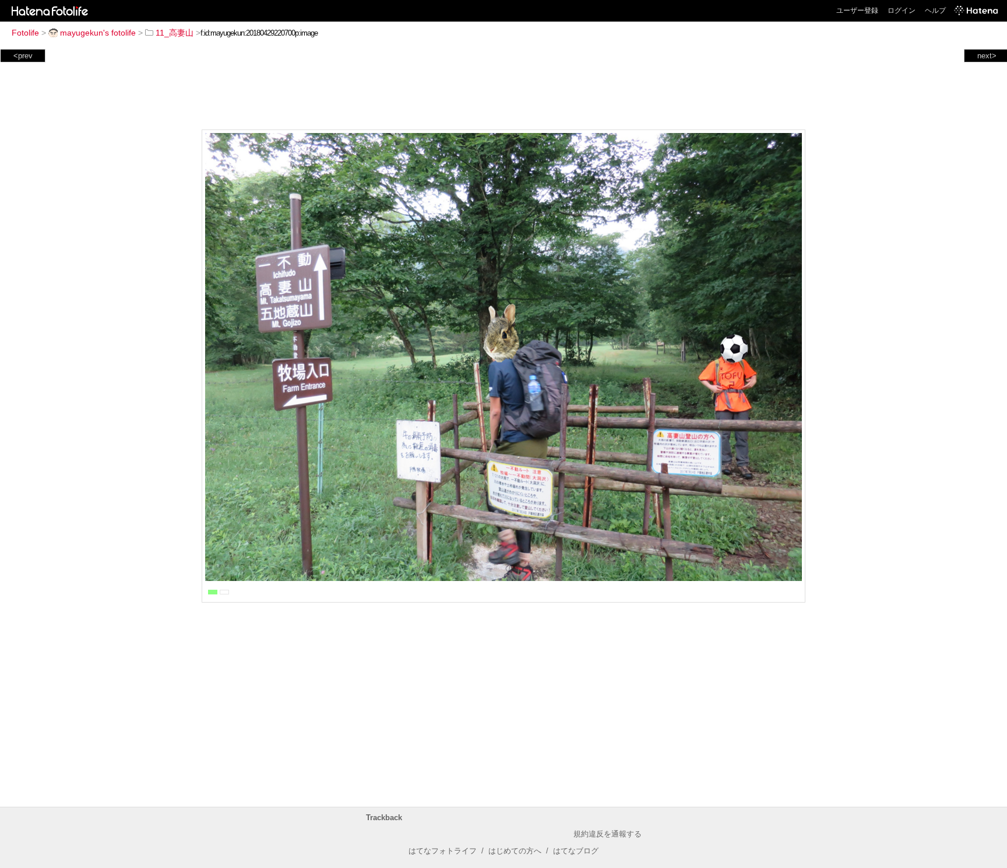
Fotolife (25, 32)
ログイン (902, 10)
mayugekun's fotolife (98, 32)
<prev (23, 55)
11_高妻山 (174, 32)
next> (987, 55)
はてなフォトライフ (443, 850)
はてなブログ (575, 850)
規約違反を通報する (607, 834)
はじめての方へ (514, 850)
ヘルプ (935, 10)
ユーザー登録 (857, 10)
